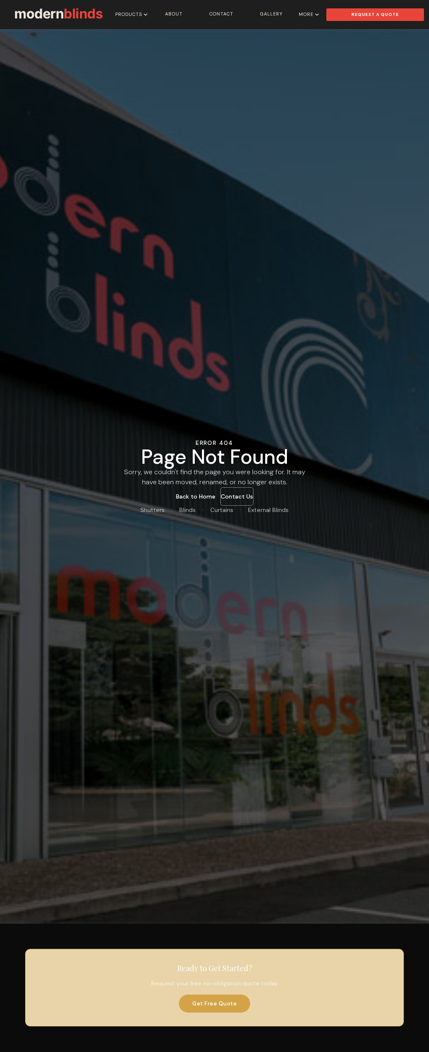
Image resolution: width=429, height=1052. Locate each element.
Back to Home (195, 496)
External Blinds (268, 510)
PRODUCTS (128, 14)
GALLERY (271, 14)
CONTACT (221, 14)
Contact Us (237, 496)
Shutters (152, 510)
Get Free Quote (214, 1003)
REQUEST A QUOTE (375, 14)
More (306, 14)
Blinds (187, 510)
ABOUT (174, 14)
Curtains (221, 510)
